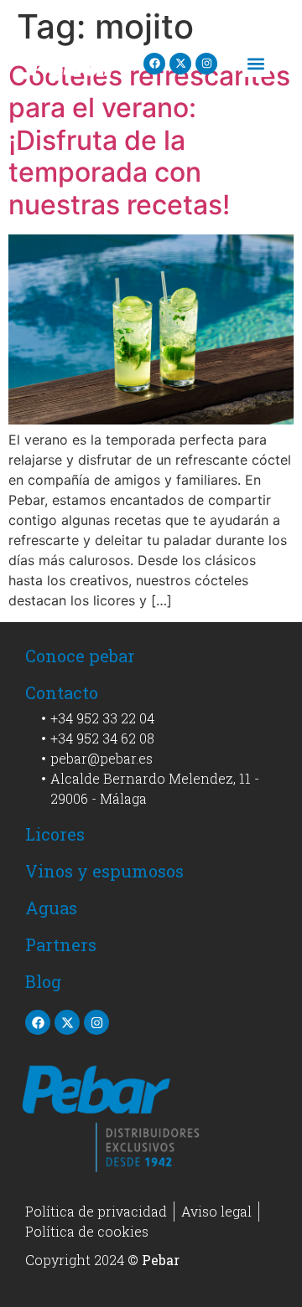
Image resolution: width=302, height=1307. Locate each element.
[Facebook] (154, 64)
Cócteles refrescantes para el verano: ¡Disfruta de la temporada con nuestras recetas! (149, 140)
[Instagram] (206, 64)
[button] (256, 63)
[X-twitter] (180, 64)
